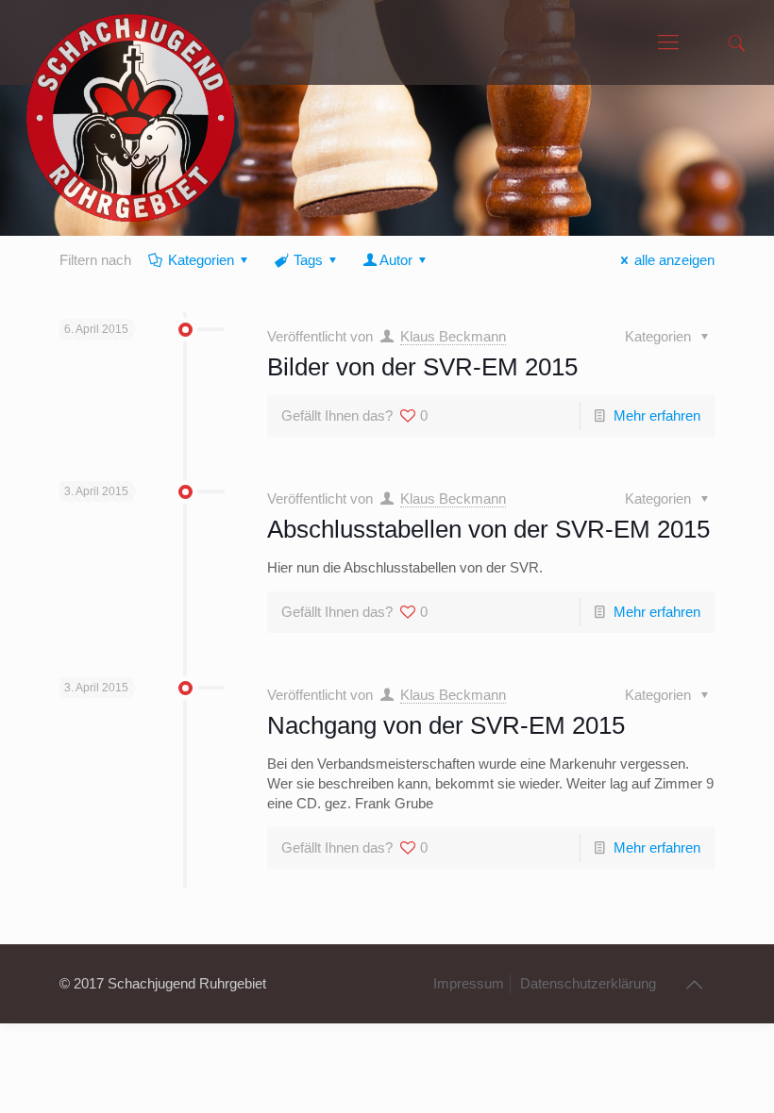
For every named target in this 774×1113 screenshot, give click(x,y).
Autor (395, 260)
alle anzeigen (674, 260)
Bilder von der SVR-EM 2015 (422, 367)
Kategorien (201, 260)
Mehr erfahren (657, 415)
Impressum (468, 983)
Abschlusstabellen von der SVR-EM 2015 (488, 529)
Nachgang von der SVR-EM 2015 (446, 725)
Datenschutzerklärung (588, 983)
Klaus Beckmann (453, 336)
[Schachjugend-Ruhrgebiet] (130, 42)
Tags (308, 260)
